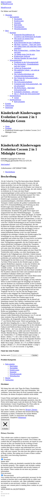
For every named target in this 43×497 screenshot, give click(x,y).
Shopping (8, 15)
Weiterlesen (22, 417)
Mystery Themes (31, 410)
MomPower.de (6, 7)
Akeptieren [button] (14, 417)
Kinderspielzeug (15, 100)
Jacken (16, 98)
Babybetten (18, 25)
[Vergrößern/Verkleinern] (2, 493)
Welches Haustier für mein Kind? (25, 58)
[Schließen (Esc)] (8, 493)
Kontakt (8, 103)
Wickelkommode (16, 374)
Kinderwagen (19, 21)
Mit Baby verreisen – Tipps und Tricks (27, 44)
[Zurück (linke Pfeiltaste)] (2, 495)
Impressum (9, 107)
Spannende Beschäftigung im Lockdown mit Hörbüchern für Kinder (27, 36)
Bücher (7, 378)
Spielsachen (9, 380)
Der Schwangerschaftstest (23, 82)
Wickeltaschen (19, 27)
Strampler (17, 23)
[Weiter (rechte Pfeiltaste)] (4, 495)
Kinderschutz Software (22, 56)
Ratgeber (13, 33)
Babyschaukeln (19, 102)
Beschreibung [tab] (10, 172)
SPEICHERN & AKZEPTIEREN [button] (13, 489)
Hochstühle (18, 19)
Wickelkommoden (20, 29)
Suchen (34, 355)
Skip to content (6, 2)
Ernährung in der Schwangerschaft (26, 62)
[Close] (2, 491)
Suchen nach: (5, 355)
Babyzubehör (14, 17)
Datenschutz (9, 105)
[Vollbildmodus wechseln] (4, 493)
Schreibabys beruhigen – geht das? (26, 92)
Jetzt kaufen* (5, 164)
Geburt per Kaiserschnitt (22, 68)
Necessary (7, 459)
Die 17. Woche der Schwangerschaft (27, 94)
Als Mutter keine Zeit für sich (24, 54)
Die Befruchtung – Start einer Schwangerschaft (24, 89)
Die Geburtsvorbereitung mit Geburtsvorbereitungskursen (24, 75)
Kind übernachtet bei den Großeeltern (27, 42)
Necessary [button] (4, 457)
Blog (7, 31)
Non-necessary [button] (6, 473)
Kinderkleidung (15, 96)
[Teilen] (6, 493)
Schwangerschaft (16, 60)
